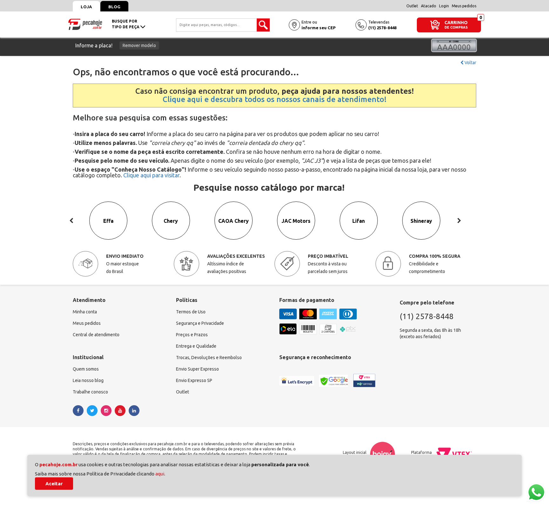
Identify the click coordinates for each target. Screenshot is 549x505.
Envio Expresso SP (194, 380)
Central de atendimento (96, 334)
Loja (86, 6)
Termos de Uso (191, 311)
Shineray (421, 221)
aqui (159, 473)
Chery (171, 221)
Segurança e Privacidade (200, 323)
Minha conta (85, 311)
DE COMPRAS (456, 27)
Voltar (470, 62)
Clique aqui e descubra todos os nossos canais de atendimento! (275, 99)
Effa (108, 221)
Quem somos (86, 369)
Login (444, 6)
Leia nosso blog (88, 380)
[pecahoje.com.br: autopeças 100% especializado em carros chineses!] (85, 23)
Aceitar (54, 483)
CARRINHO (456, 22)
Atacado (428, 6)
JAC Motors (295, 221)
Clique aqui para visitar (151, 175)
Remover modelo (139, 45)
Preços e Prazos (192, 334)
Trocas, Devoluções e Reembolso (209, 357)
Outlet (412, 6)
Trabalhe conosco (90, 391)
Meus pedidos (464, 6)
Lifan (358, 221)
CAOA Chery (233, 221)
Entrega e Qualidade (196, 346)
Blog (114, 6)
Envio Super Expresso (197, 369)
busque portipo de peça (126, 24)
